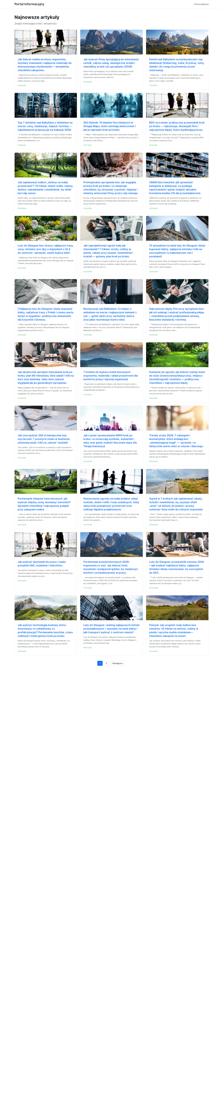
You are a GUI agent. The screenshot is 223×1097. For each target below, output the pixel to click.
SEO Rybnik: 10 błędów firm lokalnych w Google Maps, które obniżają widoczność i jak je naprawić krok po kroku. (109, 126)
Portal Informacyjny (29, 4)
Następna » (118, 663)
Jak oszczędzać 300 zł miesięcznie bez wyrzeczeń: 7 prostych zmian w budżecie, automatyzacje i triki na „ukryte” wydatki (44, 439)
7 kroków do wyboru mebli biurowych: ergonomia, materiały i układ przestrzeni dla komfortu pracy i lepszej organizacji (110, 375)
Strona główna (201, 4)
